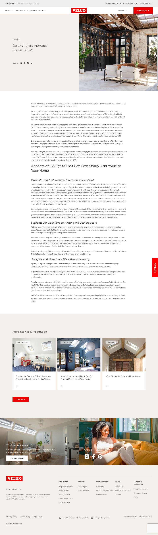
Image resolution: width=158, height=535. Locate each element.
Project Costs (64, 490)
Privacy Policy (11, 517)
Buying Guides (64, 494)
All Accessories (83, 490)
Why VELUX (120, 487)
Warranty (100, 487)
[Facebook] (24, 63)
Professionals (144, 517)
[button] (155, 267)
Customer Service (141, 489)
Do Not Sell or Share (14, 524)
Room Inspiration (66, 498)
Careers (118, 494)
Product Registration (104, 490)
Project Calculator (66, 487)
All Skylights (82, 487)
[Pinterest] (28, 63)
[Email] (32, 63)
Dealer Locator (64, 502)
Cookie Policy (25, 517)
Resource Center (140, 493)
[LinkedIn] (20, 63)
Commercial (129, 517)
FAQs (136, 497)
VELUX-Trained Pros (123, 490)
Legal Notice (38, 517)
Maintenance (101, 494)
